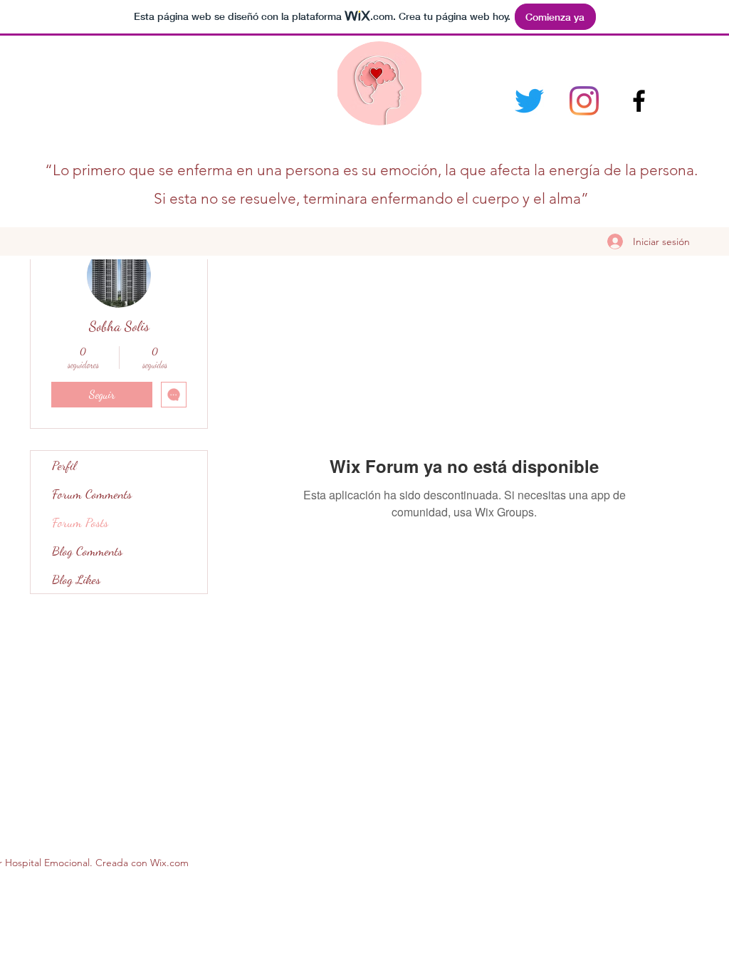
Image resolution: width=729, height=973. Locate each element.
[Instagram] (584, 100)
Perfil (64, 465)
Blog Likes (76, 579)
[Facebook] (639, 100)
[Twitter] (529, 100)
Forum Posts (80, 522)
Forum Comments (92, 493)
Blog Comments (87, 550)
